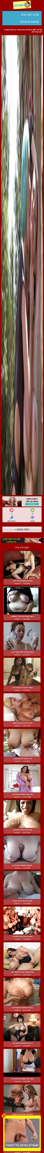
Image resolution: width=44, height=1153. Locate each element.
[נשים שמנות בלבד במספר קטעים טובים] (22, 956)
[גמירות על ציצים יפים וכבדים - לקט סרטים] (22, 814)
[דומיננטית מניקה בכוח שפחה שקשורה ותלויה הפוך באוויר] (22, 1098)
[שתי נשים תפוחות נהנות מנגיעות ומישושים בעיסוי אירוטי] (22, 778)
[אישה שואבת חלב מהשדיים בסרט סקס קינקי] (22, 636)
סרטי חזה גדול (30, 14)
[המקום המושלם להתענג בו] (22, 849)
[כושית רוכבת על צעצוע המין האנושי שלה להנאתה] (22, 672)
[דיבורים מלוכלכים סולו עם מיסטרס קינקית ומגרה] (22, 1027)
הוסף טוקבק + (22, 529)
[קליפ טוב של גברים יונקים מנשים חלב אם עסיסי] (22, 885)
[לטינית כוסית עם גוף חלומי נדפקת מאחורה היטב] (22, 707)
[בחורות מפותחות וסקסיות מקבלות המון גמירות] (22, 992)
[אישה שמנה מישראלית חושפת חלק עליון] (22, 600)
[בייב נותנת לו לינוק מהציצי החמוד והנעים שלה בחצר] (22, 743)
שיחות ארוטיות (30, 21)
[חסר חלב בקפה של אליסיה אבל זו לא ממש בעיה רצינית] (22, 1063)
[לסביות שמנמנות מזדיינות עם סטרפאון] (22, 565)
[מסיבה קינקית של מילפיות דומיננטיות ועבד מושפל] (22, 920)
